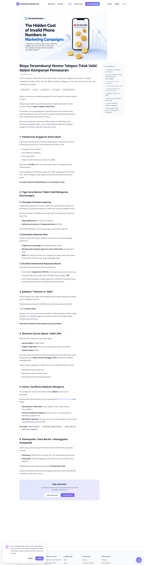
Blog (70, 4)
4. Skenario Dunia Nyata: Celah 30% (113, 99)
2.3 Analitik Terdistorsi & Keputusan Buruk (113, 90)
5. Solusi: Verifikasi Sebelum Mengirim (111, 104)
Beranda (51, 4)
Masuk (110, 4)
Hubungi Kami (92, 4)
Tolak (30, 558)
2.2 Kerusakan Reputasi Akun (114, 86)
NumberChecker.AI (64, 399)
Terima (39, 558)
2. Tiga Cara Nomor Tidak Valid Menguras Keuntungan (113, 77)
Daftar (117, 4)
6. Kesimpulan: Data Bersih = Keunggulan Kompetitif (112, 110)
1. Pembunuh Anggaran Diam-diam (113, 71)
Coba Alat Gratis (52, 495)
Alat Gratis (78, 4)
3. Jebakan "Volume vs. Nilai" (112, 94)
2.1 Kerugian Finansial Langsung (112, 82)
